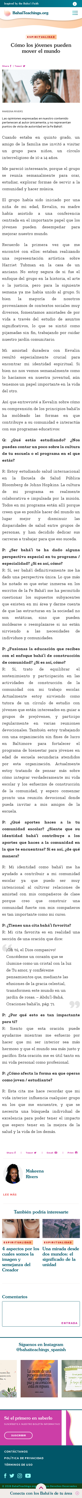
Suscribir (18, 1435)
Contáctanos (16, 1451)
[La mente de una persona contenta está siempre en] (41, 1378)
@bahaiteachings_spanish (41, 1349)
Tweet (18, 66)
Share (5, 66)
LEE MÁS (10, 1194)
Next (78, 1378)
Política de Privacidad (24, 1458)
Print (70, 1152)
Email (50, 1152)
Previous (4, 1378)
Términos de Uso (18, 1464)
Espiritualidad (41, 37)
